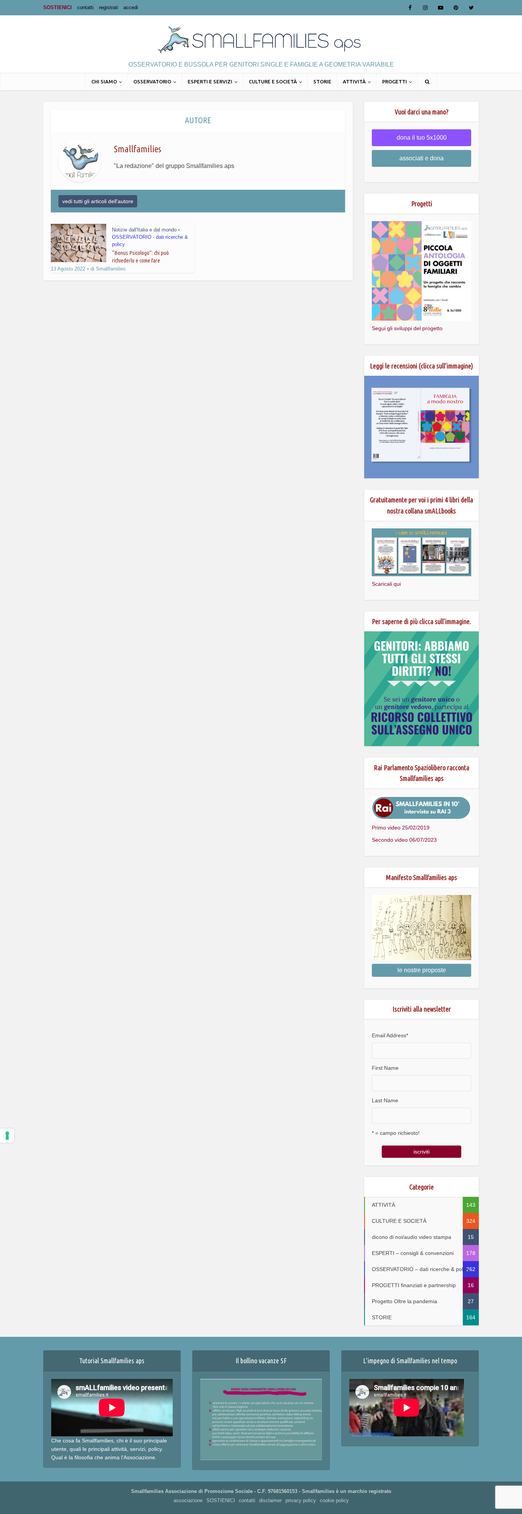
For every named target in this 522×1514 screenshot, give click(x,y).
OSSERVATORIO (152, 81)
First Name (385, 1068)
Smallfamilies (111, 269)
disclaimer (270, 1500)
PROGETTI (394, 81)
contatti (85, 7)
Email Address (390, 1035)
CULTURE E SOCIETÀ (273, 81)
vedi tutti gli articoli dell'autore (97, 201)
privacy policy (300, 1500)
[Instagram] (425, 7)
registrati (108, 7)
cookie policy (334, 1500)
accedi (130, 7)
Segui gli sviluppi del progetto (407, 328)
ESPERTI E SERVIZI (210, 81)
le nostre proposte (421, 970)
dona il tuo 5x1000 (422, 137)
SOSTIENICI (57, 7)
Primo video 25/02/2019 (401, 828)
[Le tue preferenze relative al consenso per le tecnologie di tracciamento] (7, 1135)
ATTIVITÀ (354, 81)
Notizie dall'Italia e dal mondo (144, 230)
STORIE (322, 81)
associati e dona (421, 158)
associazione (188, 1500)
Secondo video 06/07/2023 (404, 840)
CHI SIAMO (104, 81)
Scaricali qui (386, 584)
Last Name (385, 1100)
